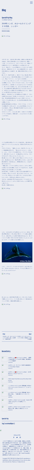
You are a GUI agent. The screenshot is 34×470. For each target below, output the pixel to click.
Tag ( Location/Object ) (8, 423)
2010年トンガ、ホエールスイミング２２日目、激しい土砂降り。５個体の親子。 (10, 338)
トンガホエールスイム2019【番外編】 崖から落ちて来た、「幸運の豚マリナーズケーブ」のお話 (19, 394)
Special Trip (5, 418)
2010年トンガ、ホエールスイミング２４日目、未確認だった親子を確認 (24, 338)
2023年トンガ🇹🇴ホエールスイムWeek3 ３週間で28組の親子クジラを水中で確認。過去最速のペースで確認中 (19, 359)
